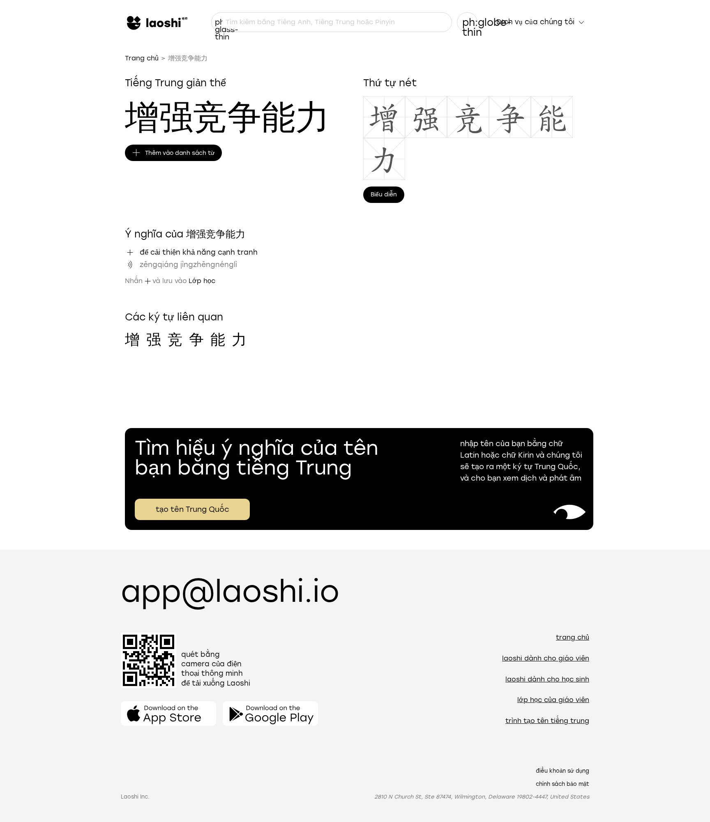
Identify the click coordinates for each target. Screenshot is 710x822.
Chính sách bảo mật (562, 784)
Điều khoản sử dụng (562, 771)
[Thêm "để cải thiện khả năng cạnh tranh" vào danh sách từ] (130, 252)
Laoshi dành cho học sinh (547, 679)
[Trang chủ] (156, 22)
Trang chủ (142, 58)
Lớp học (202, 281)
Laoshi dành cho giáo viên (545, 658)
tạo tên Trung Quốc (192, 509)
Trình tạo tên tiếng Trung (547, 721)
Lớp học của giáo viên (553, 700)
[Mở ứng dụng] (168, 713)
